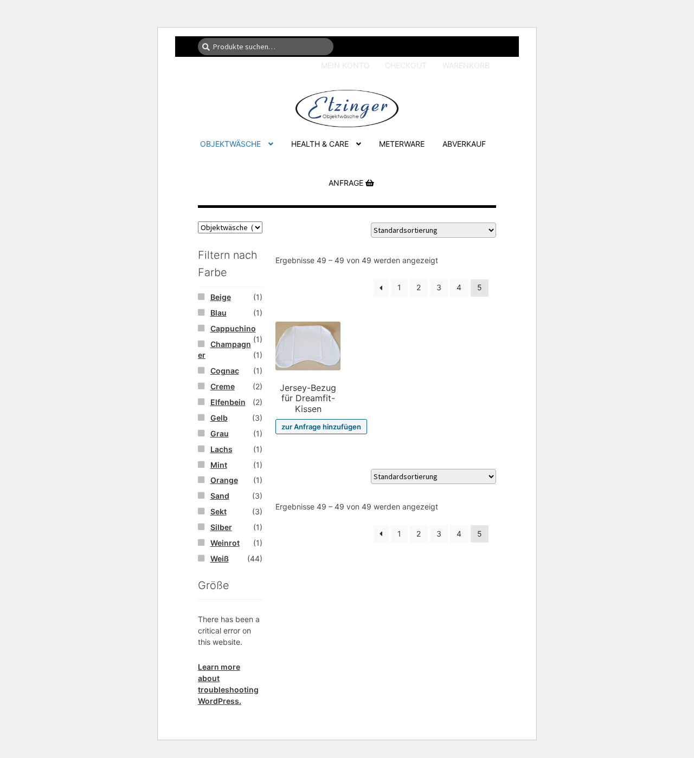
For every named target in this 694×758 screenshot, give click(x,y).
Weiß (219, 558)
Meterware (402, 143)
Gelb (219, 417)
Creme (222, 386)
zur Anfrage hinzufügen (321, 426)
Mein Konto (345, 65)
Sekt (218, 511)
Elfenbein (228, 402)
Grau (219, 433)
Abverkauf (464, 143)
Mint (218, 464)
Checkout (406, 65)
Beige (220, 297)
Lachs (221, 449)
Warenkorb (466, 65)
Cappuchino (233, 328)
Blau (218, 312)
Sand (219, 495)
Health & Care (320, 143)
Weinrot (225, 542)
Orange (224, 480)
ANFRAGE (347, 182)
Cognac (224, 370)
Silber (221, 527)
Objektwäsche (230, 143)
